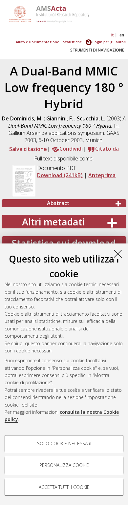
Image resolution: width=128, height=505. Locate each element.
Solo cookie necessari (64, 443)
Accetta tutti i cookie (64, 487)
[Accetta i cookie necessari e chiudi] (118, 253)
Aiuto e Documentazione (37, 41)
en (121, 35)
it (112, 35)
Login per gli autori (109, 41)
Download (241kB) (60, 175)
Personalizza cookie (64, 465)
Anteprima (102, 175)
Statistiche (72, 41)
